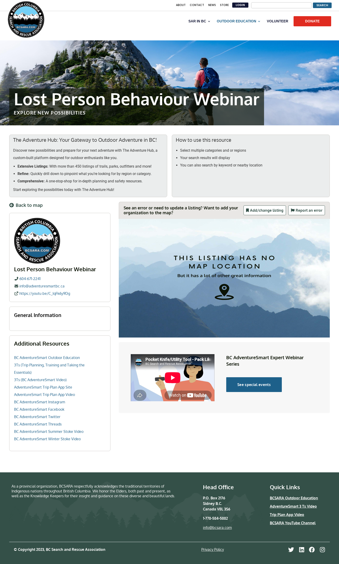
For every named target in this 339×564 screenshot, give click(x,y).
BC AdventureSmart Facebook (39, 409)
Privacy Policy (212, 549)
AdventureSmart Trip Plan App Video (44, 394)
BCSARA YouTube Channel (292, 523)
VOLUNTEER (277, 21)
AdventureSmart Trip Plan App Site (43, 387)
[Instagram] (322, 549)
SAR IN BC (197, 21)
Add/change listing (266, 210)
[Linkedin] (301, 549)
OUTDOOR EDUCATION (236, 21)
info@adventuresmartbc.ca (42, 286)
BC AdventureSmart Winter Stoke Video (47, 439)
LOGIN (240, 5)
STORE (224, 5)
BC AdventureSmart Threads (38, 424)
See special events (254, 384)
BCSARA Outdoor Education (294, 498)
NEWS (212, 5)
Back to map (29, 205)
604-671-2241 (30, 278)
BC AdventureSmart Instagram (39, 402)
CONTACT (197, 5)
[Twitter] (291, 549)
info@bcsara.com (217, 527)
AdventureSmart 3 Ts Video (293, 506)
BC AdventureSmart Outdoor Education (47, 357)
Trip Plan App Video (287, 514)
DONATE (312, 21)
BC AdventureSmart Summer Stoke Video (48, 431)
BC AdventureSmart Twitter (37, 416)
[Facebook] (312, 549)
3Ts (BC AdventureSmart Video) (40, 379)
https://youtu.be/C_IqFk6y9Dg (44, 293)
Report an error (309, 210)
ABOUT (181, 5)
